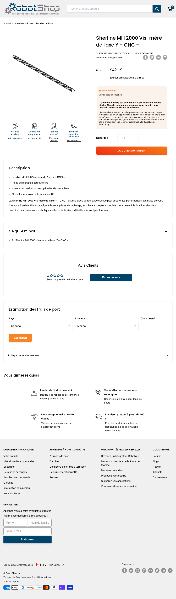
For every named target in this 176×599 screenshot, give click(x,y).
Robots (157, 466)
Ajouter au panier (131, 150)
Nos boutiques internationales (18, 565)
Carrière (54, 461)
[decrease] (113, 138)
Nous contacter (12, 493)
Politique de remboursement (23, 355)
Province (80, 318)
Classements (160, 477)
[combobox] (110, 9)
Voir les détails (14, 138)
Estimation (20, 337)
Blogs (156, 461)
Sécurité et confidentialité (63, 472)
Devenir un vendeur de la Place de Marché (120, 463)
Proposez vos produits (113, 475)
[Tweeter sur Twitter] (158, 57)
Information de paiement (16, 487)
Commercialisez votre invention (118, 486)
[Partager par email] (165, 57)
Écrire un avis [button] (111, 277)
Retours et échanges (15, 472)
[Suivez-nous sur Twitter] (131, 570)
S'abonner (27, 539)
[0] (170, 9)
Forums (157, 456)
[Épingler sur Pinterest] (152, 57)
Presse (54, 477)
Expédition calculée (121, 77)
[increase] (134, 138)
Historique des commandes (18, 461)
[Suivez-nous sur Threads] (170, 570)
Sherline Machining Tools (112, 53)
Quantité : (102, 137)
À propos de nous (59, 456)
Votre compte (10, 456)
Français (55, 565)
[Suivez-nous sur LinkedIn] (163, 570)
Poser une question (54, 139)
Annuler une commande (16, 477)
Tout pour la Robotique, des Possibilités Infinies (27, 577)
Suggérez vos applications (116, 480)
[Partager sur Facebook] (145, 57)
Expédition (9, 466)
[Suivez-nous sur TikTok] (157, 570)
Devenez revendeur (112, 470)
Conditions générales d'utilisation (68, 466)
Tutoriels (157, 472)
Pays (12, 318)
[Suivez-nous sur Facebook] (124, 570)
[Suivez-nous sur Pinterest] (144, 570)
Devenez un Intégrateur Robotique (120, 456)
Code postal (148, 318)
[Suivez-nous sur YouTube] (150, 570)
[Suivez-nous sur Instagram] (137, 570)
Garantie (8, 482)
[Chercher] (157, 9)
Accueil (7, 23)
